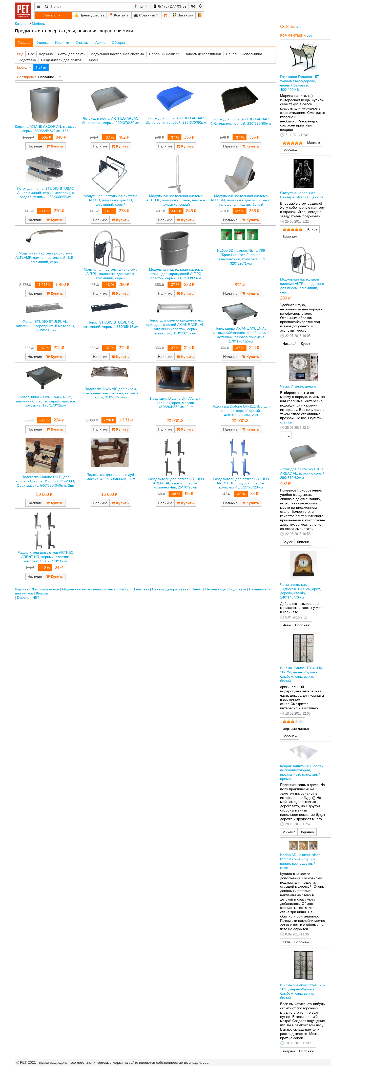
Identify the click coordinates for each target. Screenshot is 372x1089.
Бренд (22, 67)
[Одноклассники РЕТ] (200, 6)
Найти (41, 67)
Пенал (231, 54)
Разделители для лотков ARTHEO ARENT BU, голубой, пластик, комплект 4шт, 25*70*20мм (241, 483)
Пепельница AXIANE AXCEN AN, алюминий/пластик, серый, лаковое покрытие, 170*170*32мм (45, 401)
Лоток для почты (71, 54)
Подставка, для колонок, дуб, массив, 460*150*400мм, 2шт (111, 477)
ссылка (286, 422)
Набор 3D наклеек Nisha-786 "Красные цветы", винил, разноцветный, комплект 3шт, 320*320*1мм (241, 256)
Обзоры (118, 42)
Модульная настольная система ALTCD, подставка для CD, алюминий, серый (110, 200)
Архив (100, 42)
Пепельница (252, 54)
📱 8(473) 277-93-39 (170, 6)
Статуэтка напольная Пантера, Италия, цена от (301, 195)
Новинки (62, 42)
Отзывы (82, 42)
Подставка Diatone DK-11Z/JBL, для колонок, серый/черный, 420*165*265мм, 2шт (241, 410)
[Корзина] (165, 15)
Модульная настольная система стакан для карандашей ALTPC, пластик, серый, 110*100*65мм (176, 273)
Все (31, 54)
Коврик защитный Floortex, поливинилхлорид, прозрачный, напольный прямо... (302, 772)
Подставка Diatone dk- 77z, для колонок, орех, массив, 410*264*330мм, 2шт (176, 402)
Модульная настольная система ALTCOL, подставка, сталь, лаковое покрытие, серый (175, 200)
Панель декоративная (202, 54)
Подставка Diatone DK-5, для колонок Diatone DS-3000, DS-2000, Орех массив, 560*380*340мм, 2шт (45, 481)
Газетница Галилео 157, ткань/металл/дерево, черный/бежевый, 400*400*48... (300, 83)
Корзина (46, 54)
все (298, 27)
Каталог (21, 24)
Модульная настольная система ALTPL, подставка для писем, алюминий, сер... (302, 285)
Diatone (23, 597)
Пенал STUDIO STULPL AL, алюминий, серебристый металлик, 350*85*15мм (45, 325)
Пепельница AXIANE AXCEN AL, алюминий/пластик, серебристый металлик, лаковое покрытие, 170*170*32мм (240, 334)
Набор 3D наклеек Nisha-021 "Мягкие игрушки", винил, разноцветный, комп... (301, 861)
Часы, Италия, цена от (299, 386)
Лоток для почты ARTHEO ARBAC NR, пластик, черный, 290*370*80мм (241, 121)
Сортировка (26, 77)
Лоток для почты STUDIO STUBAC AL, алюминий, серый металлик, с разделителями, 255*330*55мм (45, 192)
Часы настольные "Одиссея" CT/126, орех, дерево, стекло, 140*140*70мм (300, 591)
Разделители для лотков (61, 60)
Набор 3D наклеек (164, 54)
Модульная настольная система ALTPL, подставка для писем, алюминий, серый (110, 273)
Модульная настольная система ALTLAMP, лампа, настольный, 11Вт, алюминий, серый (45, 257)
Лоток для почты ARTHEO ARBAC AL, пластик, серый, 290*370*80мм (110, 120)
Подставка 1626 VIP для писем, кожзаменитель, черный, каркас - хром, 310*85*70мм (110, 393)
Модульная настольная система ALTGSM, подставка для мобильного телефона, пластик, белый (241, 200)
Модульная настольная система (117, 54)
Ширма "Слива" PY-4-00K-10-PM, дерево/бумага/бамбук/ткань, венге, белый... (301, 674)
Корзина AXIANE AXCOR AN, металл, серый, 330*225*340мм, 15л (45, 128)
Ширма (92, 60)
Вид (20, 54)
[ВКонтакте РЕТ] (193, 6)
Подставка (27, 60)
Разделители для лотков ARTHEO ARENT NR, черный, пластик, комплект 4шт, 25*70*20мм (45, 556)
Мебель (38, 24)
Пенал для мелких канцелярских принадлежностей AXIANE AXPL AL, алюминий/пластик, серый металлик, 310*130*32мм (175, 326)
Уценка (43, 42)
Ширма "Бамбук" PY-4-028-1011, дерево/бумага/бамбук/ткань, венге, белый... (302, 991)
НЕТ (35, 597)
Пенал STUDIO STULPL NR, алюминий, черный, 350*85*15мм (110, 324)
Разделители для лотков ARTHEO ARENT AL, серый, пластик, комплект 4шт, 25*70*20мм (176, 483)
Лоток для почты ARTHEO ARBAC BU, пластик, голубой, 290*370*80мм (176, 120)
